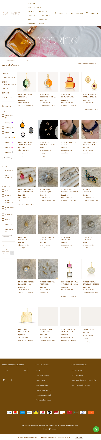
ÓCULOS (5, 93)
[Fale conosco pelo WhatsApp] (96, 429)
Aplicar (12, 253)
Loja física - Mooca (42, 375)
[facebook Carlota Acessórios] (11, 380)
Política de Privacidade (44, 395)
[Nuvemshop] (50, 429)
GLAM (41, 23)
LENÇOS (5, 88)
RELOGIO (31, 23)
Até (7, 249)
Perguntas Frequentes (44, 400)
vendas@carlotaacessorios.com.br (84, 380)
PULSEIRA (43, 15)
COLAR (30, 15)
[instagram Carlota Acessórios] (4, 380)
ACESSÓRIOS (43, 19)
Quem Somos (41, 380)
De (3, 249)
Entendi (79, 437)
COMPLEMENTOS (9, 77)
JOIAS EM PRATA (34, 7)
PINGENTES (7, 97)
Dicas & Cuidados (42, 385)
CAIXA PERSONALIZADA (9, 83)
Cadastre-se (79, 13)
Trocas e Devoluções (43, 390)
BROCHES (6, 73)
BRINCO (42, 11)
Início (3, 61)
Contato (38, 370)
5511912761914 (77, 370)
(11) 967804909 (77, 375)
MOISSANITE (33, 3)
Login (71, 13)
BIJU (29, 19)
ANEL (29, 11)
